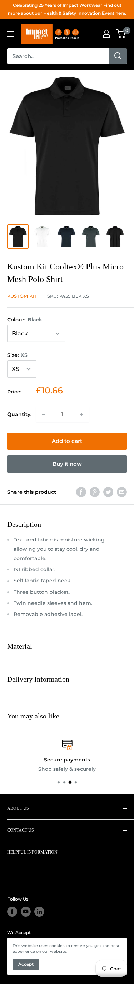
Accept (26, 964)
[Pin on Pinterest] (95, 492)
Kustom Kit (22, 296)
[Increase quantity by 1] (81, 414)
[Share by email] (122, 492)
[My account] (106, 34)
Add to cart (67, 441)
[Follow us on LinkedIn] (39, 912)
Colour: (24, 319)
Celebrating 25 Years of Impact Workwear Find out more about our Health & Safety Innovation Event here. (67, 9)
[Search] (118, 56)
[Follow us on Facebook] (12, 912)
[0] (120, 33)
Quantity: (19, 414)
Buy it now (67, 463)
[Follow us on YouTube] (26, 912)
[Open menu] (10, 34)
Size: (17, 355)
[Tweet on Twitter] (108, 492)
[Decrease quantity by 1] (43, 414)
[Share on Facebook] (81, 492)
